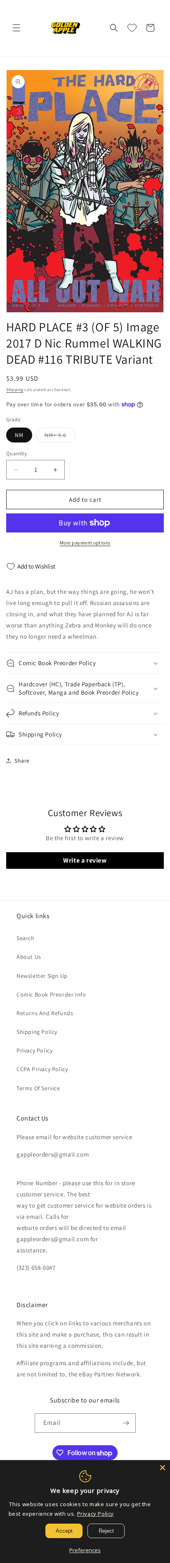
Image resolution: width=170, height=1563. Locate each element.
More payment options (85, 543)
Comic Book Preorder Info (51, 994)
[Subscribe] (126, 1423)
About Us (29, 956)
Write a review (84, 860)
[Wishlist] (132, 28)
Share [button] (22, 760)
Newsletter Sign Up (42, 976)
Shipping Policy (37, 1032)
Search (26, 938)
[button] (16, 28)
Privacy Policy (34, 1050)
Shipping (15, 389)
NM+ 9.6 (60, 436)
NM (19, 435)
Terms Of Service (38, 1088)
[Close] (162, 1467)
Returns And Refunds (45, 1013)
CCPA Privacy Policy (42, 1069)
